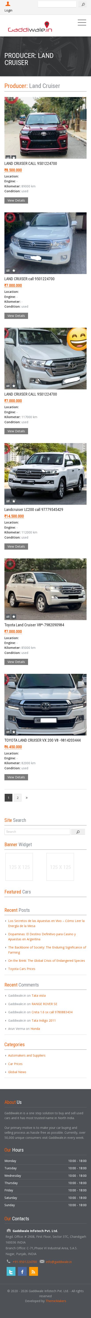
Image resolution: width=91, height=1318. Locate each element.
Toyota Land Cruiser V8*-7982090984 (34, 625)
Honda (35, 1029)
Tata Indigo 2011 (44, 1020)
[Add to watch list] (13, 157)
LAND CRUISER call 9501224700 (29, 278)
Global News (17, 1072)
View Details (16, 200)
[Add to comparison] (8, 157)
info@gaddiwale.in (59, 1262)
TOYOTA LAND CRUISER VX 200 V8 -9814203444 (42, 740)
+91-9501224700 (25, 1262)
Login (8, 10)
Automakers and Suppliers (27, 1055)
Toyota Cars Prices (21, 969)
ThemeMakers (56, 1301)
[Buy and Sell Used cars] (30, 25)
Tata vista (39, 995)
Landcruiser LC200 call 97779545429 (33, 509)
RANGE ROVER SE (44, 1004)
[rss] (33, 1271)
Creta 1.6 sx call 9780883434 (52, 1012)
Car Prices (15, 1064)
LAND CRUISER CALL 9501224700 (30, 163)
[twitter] (11, 1271)
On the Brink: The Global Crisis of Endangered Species (46, 960)
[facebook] (22, 1271)
